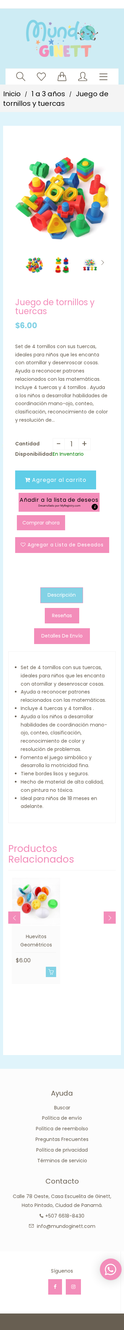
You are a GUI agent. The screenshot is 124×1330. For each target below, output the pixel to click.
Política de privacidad (62, 1149)
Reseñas (62, 615)
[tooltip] (95, 507)
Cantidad (27, 443)
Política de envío (62, 1118)
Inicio (12, 94)
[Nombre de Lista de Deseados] (41, 76)
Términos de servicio (62, 1160)
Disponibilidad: (34, 454)
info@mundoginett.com (66, 1226)
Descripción (62, 594)
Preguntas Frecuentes (62, 1139)
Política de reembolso (62, 1128)
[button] (59, 502)
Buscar (62, 1107)
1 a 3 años (48, 94)
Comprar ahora (41, 522)
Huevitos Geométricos (36, 940)
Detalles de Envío (62, 635)
